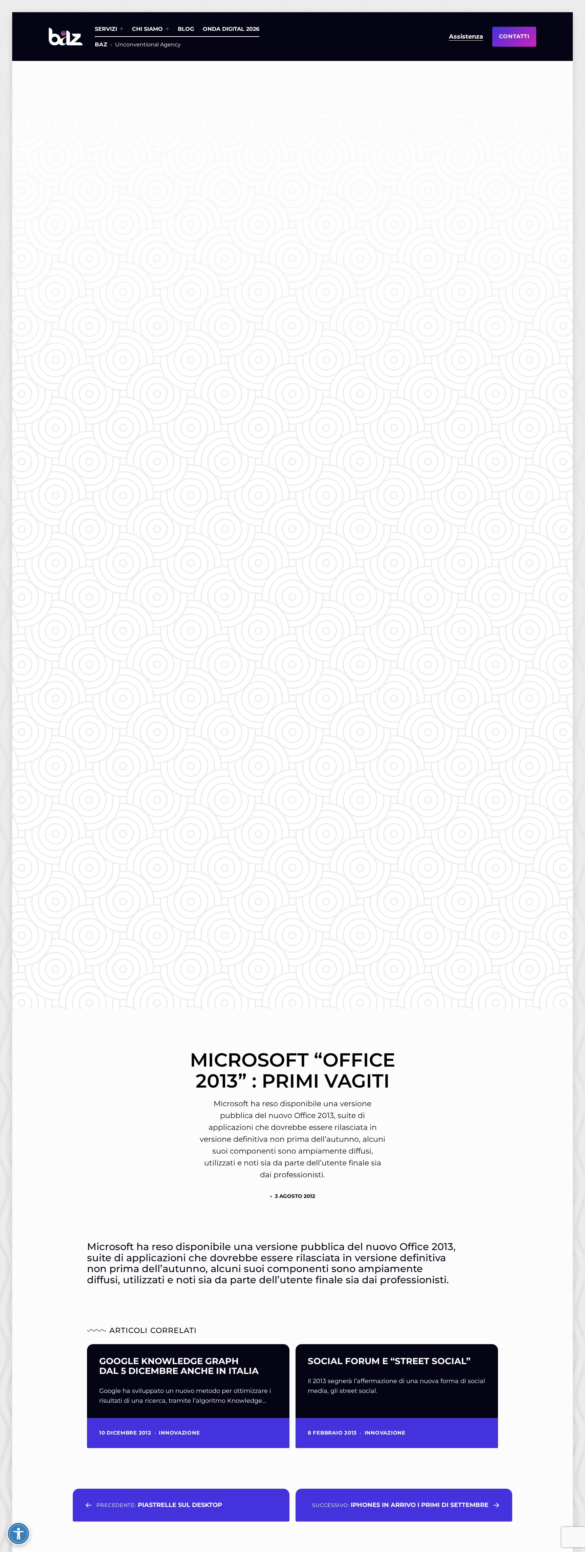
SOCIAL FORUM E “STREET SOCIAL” (389, 1361)
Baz (101, 44)
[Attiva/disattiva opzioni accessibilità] (18, 1533)
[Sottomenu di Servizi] (121, 28)
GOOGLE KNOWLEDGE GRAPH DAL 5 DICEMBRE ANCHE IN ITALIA (179, 1366)
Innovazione (179, 1433)
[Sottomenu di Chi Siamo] (167, 28)
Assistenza (466, 36)
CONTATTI (514, 36)
